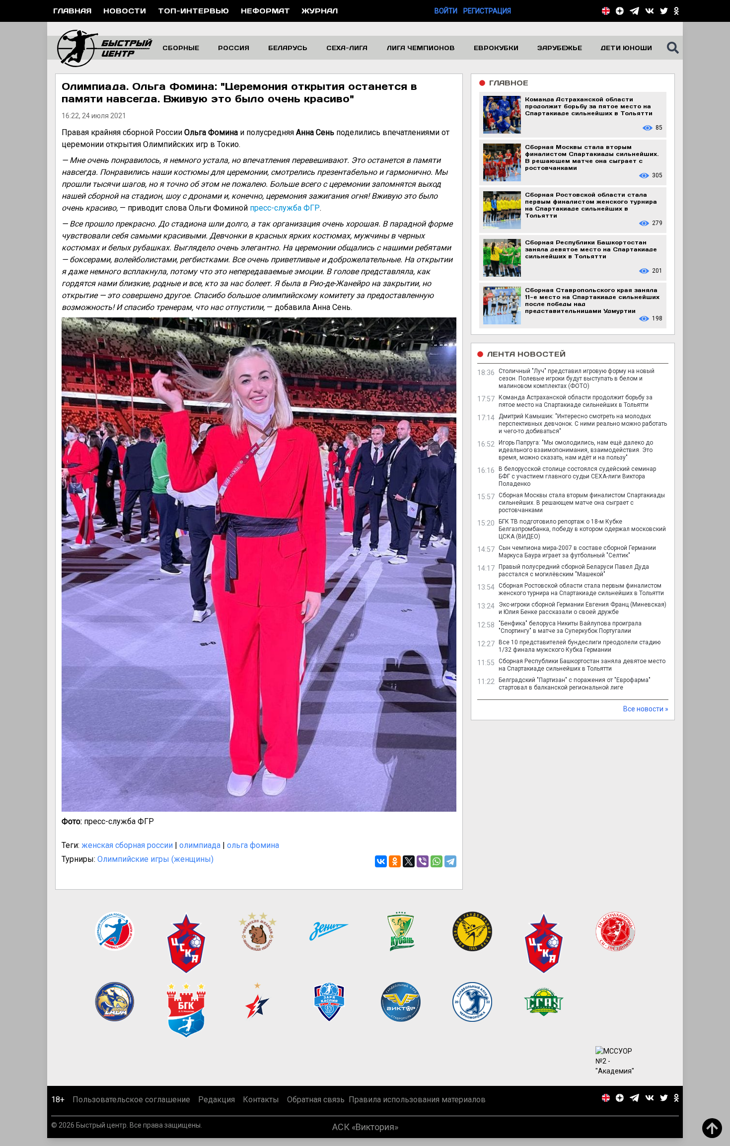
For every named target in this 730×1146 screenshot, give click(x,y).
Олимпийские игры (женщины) (155, 859)
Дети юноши (626, 47)
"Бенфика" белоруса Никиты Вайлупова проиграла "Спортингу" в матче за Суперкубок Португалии (570, 627)
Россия (233, 47)
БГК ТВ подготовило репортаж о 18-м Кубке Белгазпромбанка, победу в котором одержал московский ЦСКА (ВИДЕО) (582, 529)
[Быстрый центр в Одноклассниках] (676, 11)
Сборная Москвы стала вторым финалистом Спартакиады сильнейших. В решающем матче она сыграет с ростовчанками (582, 503)
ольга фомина (253, 845)
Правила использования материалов (417, 1109)
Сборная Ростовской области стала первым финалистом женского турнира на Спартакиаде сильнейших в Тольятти (581, 589)
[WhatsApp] (436, 861)
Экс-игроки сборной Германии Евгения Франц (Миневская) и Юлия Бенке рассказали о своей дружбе (582, 608)
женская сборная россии (127, 845)
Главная (72, 10)
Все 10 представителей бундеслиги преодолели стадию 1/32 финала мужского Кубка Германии (579, 646)
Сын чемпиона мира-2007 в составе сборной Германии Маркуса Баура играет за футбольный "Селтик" (577, 551)
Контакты (261, 1109)
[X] (409, 861)
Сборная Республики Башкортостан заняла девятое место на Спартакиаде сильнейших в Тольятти (582, 665)
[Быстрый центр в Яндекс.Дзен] (620, 11)
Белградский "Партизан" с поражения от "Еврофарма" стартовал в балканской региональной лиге (575, 684)
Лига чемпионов (421, 47)
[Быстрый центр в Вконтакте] (649, 11)
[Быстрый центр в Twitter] (664, 11)
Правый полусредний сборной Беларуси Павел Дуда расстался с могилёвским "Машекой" (574, 570)
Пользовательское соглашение (131, 1109)
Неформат (265, 10)
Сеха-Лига (346, 47)
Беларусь (287, 47)
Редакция (216, 1109)
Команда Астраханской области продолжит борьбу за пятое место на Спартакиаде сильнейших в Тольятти (576, 401)
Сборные (180, 47)
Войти (446, 11)
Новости (124, 10)
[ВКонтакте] (381, 861)
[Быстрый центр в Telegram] (634, 11)
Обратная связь (316, 1109)
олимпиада (199, 845)
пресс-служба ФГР (285, 208)
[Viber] (423, 861)
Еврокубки (496, 47)
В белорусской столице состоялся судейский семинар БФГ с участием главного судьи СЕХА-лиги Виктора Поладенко (577, 476)
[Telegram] (450, 861)
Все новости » (645, 709)
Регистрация (487, 11)
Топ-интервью (193, 10)
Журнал (320, 10)
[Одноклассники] (395, 861)
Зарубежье (559, 47)
